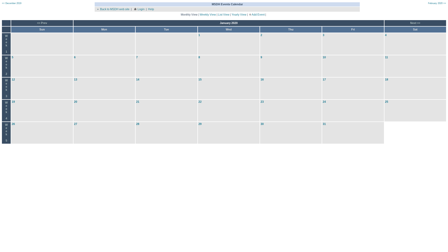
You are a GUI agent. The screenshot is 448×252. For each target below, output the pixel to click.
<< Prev (42, 23)
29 (200, 123)
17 (324, 79)
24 (324, 101)
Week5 (6, 132)
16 (262, 79)
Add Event (258, 14)
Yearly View (239, 14)
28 (137, 123)
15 (200, 79)
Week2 (6, 66)
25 (386, 101)
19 (13, 101)
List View (223, 14)
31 (324, 123)
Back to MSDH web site (115, 9)
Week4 (6, 110)
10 (324, 57)
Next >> (415, 23)
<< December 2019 (11, 3)
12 (13, 79)
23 (262, 101)
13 (75, 79)
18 (386, 79)
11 (386, 57)
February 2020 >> (437, 3)
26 (13, 123)
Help (151, 9)
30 (262, 123)
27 (75, 123)
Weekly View (208, 14)
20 (75, 101)
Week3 (6, 88)
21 (137, 101)
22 (200, 101)
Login (141, 9)
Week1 (6, 43)
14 (137, 79)
